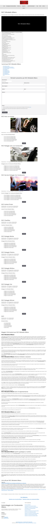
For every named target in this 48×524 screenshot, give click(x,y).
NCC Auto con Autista (5, 35)
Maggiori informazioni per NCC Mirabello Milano (8, 55)
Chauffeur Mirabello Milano (5, 43)
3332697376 (6, 517)
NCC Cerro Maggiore (28, 504)
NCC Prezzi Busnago (28, 509)
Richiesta (3, 92)
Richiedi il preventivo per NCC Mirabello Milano (8, 34)
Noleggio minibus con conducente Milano (31, 499)
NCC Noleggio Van (5, 73)
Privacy (3, 105)
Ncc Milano (39, 489)
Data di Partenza (4, 79)
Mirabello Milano (4, 54)
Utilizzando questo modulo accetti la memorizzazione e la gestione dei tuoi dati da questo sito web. (15, 108)
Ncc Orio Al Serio (20, 489)
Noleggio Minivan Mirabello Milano (6, 52)
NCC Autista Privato (4, 40)
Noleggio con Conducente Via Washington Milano (32, 513)
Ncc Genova (42, 489)
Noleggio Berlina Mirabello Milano (6, 45)
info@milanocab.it (6, 518)
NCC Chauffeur (4, 42)
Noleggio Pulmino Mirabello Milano (6, 47)
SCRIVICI (24, 143)
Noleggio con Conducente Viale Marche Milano (31, 507)
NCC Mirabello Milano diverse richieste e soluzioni (8, 57)
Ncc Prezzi (27, 489)
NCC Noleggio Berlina (5, 44)
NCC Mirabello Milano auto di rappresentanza (8, 58)
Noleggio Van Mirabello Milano (6, 50)
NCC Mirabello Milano (5, 56)
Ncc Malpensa (35, 489)
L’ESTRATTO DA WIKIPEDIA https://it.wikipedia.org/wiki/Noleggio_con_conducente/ (13, 483)
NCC (2, 53)
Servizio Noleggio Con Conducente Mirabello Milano (9, 39)
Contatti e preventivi (10, 490)
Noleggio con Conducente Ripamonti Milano (31, 514)
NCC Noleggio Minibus (6, 72)
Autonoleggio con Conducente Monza (30, 508)
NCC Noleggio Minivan (5, 51)
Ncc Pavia (24, 489)
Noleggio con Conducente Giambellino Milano (31, 515)
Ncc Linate (31, 489)
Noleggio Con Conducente (14, 489)
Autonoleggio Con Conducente (5, 489)
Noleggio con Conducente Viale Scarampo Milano (32, 510)
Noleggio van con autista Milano (15, 499)
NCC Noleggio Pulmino (5, 46)
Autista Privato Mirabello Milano (6, 41)
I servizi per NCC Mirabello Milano (6, 33)
